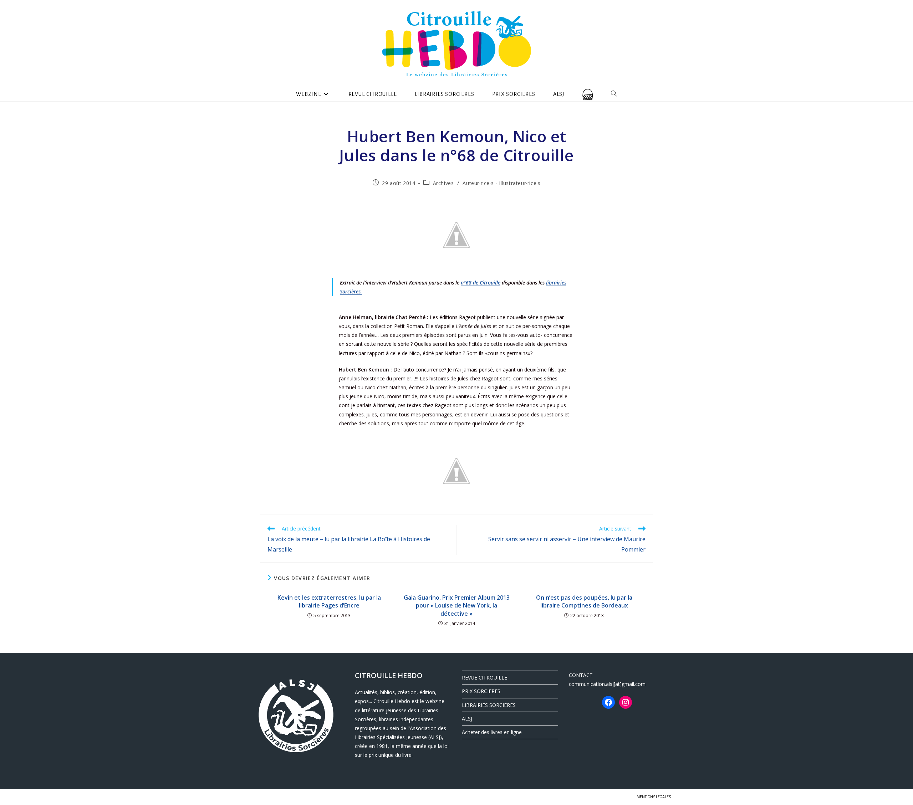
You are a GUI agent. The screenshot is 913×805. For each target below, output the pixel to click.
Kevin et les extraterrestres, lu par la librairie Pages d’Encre (329, 601)
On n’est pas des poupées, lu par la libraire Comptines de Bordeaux (584, 601)
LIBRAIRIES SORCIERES (489, 705)
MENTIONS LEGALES (654, 797)
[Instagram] (625, 702)
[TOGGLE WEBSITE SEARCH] (614, 94)
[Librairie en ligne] (587, 94)
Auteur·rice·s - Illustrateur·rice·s (501, 183)
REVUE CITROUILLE (484, 677)
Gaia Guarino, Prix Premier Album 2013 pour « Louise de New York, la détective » (457, 605)
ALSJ (467, 718)
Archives (443, 183)
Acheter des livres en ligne (492, 732)
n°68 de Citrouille (480, 282)
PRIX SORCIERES (481, 691)
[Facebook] (608, 702)
